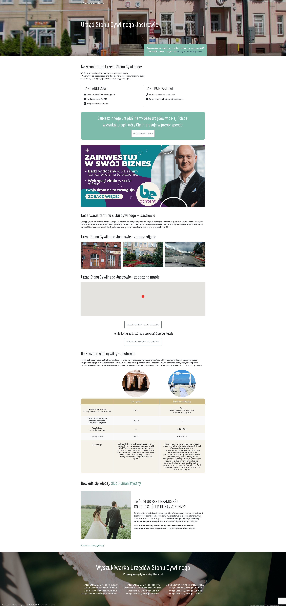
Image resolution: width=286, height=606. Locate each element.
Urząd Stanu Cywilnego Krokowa (100, 591)
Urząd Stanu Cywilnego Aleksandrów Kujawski (100, 593)
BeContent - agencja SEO (20, 605)
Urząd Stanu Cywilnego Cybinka (185, 591)
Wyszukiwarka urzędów (143, 133)
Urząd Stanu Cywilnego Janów (143, 591)
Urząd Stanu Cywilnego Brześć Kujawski (185, 585)
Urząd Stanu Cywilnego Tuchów (185, 593)
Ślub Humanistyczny (126, 483)
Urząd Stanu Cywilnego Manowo (100, 588)
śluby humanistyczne (189, 51)
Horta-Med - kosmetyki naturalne (42, 605)
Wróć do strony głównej (93, 3)
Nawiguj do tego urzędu (143, 324)
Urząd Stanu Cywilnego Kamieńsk (100, 585)
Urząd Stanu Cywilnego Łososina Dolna (143, 588)
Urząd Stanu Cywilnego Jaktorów (143, 593)
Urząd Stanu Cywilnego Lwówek (185, 588)
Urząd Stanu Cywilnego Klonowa (143, 585)
